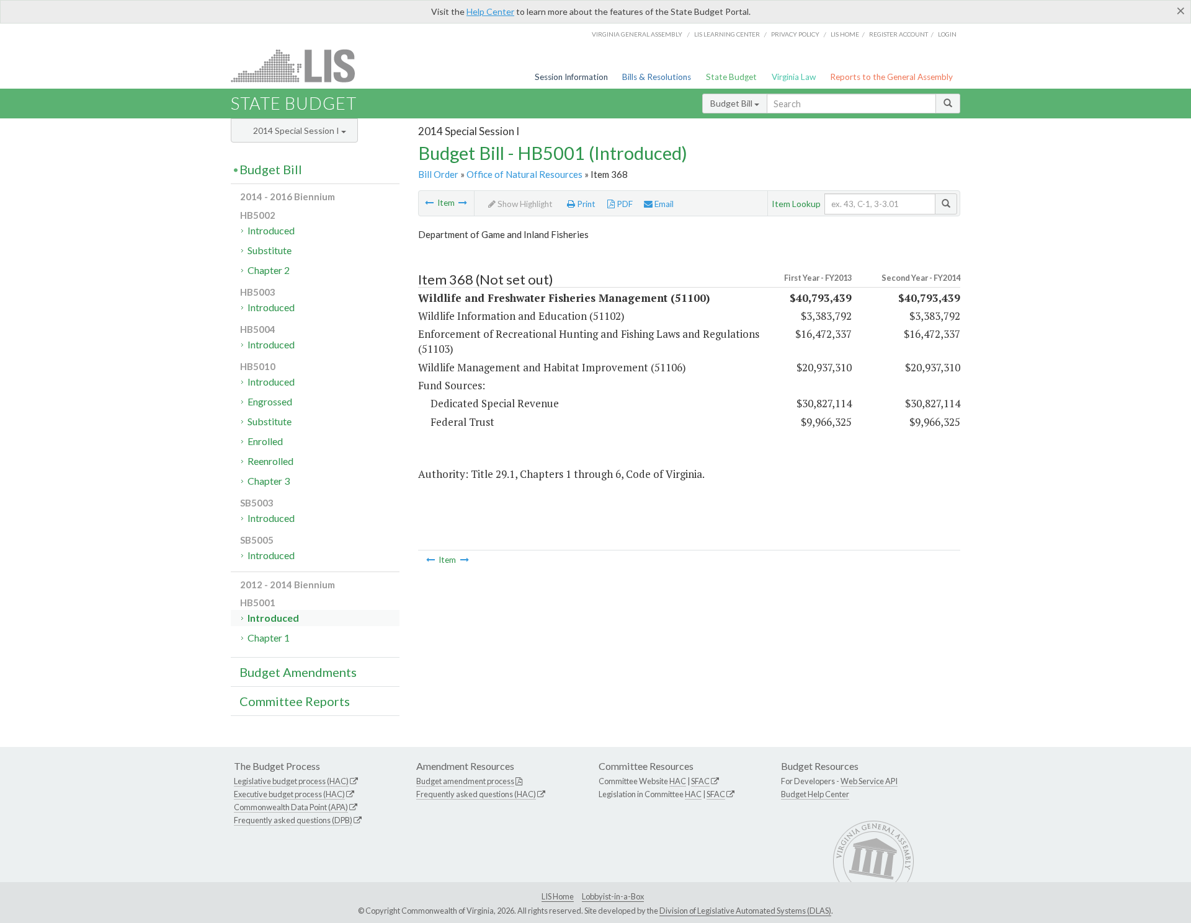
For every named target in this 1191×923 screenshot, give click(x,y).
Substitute (270, 250)
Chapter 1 (269, 637)
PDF (624, 204)
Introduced (271, 230)
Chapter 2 (269, 270)
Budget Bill (732, 103)
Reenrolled (270, 461)
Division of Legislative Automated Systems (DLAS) (745, 911)
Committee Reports (294, 701)
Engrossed (270, 401)
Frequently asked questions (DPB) (293, 820)
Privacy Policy (795, 34)
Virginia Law (794, 77)
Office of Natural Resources (524, 174)
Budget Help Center (815, 794)
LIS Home (558, 896)
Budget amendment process (465, 781)
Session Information (571, 77)
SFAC (700, 781)
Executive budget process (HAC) (289, 794)
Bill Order (438, 174)
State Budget (731, 77)
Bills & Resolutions (656, 77)
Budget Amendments (298, 672)
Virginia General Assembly (637, 34)
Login (947, 34)
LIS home (845, 34)
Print (585, 204)
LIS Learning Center (727, 34)
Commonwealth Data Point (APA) (291, 807)
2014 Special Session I (297, 130)
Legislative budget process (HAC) (291, 781)
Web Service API (869, 781)
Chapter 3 (269, 481)
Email (663, 204)
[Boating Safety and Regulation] (462, 203)
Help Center (490, 11)
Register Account (898, 34)
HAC (677, 781)
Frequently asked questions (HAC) (476, 794)
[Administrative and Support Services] (429, 203)
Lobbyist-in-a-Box (613, 896)
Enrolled (265, 441)
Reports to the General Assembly (891, 77)
